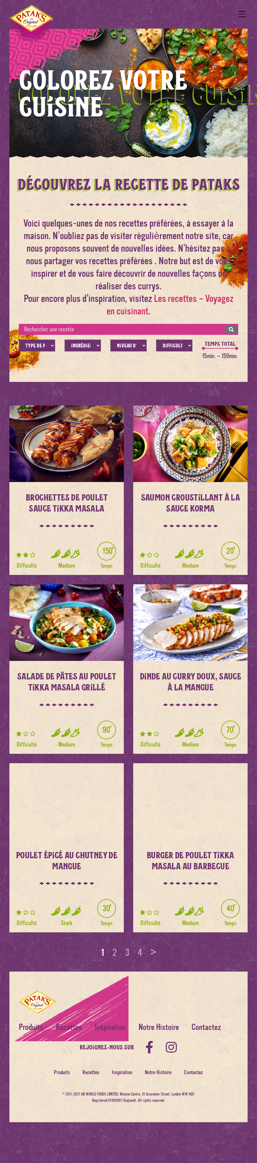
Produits (31, 1027)
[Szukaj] (231, 329)
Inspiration (110, 1027)
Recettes (69, 1027)
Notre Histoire (159, 1027)
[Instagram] (171, 1047)
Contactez (206, 1027)
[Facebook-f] (149, 1047)
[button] (242, 14)
